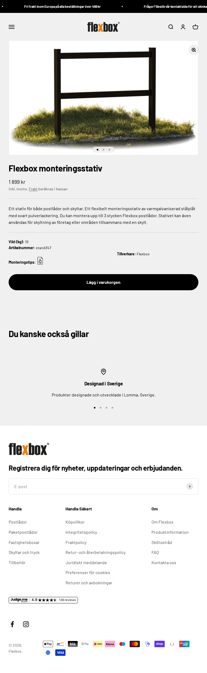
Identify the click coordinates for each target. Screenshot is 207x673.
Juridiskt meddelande (86, 562)
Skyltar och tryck (24, 552)
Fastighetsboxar (24, 542)
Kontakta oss (163, 562)
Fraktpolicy (76, 542)
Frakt (33, 189)
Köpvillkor (75, 521)
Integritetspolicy (81, 532)
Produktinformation (170, 532)
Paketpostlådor (23, 532)
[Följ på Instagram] (26, 624)
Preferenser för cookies (87, 572)
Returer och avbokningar (88, 582)
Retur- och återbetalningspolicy (95, 552)
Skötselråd (161, 542)
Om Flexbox (162, 521)
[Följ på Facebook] (12, 624)
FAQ (155, 552)
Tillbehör (17, 562)
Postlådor (18, 521)
